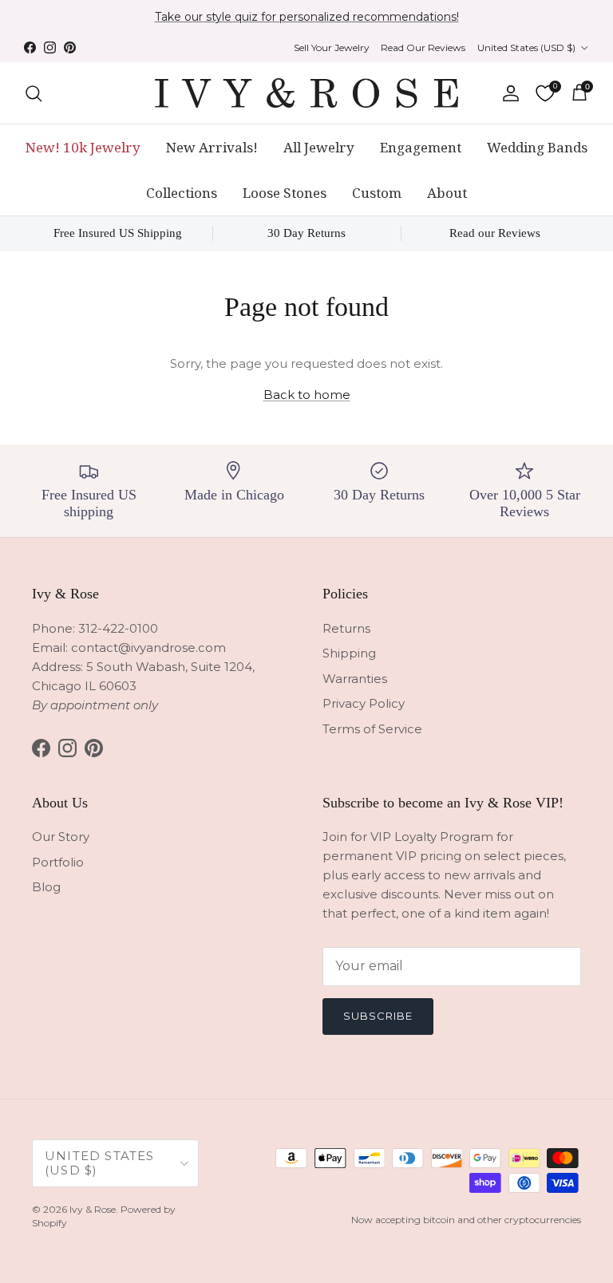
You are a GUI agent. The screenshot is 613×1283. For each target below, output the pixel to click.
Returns (346, 628)
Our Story (60, 836)
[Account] (507, 93)
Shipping (349, 653)
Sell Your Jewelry (332, 47)
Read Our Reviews (423, 47)
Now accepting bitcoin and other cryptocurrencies (466, 1220)
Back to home (306, 394)
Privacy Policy (363, 703)
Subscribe (378, 1015)
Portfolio (58, 862)
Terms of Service (372, 728)
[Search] (33, 93)
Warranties (354, 678)
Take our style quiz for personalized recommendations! (307, 17)
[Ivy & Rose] (306, 93)
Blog (46, 886)
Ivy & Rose (92, 1209)
